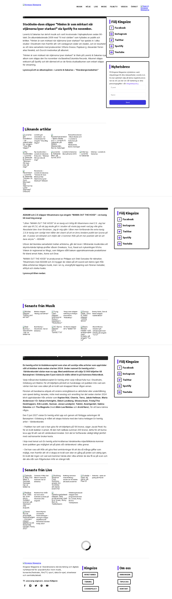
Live (96, 6)
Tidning (88, 582)
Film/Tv (113, 6)
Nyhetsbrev (90, 575)
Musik (79, 6)
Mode (104, 6)
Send (128, 102)
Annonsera (125, 575)
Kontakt (124, 589)
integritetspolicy (132, 84)
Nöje (88, 6)
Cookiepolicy (90, 589)
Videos (124, 6)
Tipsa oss (124, 582)
